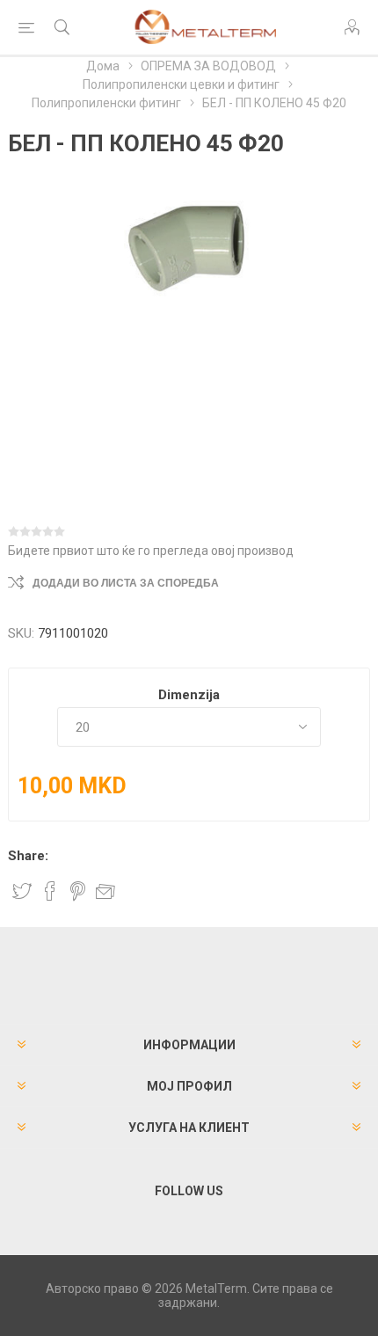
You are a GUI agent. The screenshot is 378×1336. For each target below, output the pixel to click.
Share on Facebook (50, 891)
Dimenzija (189, 695)
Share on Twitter (22, 891)
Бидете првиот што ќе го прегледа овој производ (151, 551)
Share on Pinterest (78, 891)
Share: (28, 856)
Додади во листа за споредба (126, 583)
